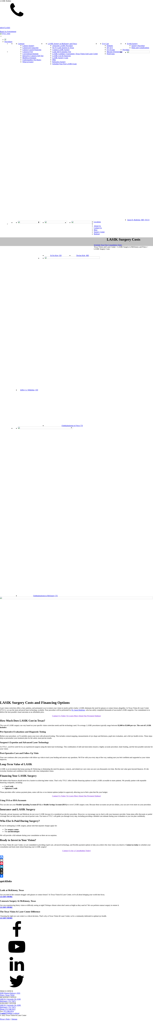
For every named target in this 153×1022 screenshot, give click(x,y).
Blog (95, 230)
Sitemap (14, 1019)
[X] (76, 869)
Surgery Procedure (138, 46)
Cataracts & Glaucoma (30, 48)
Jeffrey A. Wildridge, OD (29, 390)
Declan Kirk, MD (82, 255)
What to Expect (27, 62)
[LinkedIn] (76, 866)
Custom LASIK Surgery (61, 50)
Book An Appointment (8, 32)
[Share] (76, 876)
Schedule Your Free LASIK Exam (64, 64)
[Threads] (76, 872)
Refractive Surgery (59, 62)
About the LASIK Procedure (62, 46)
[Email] (76, 860)
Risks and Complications (140, 48)
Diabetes (110, 46)
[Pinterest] (76, 863)
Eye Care (105, 44)
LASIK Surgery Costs (60, 58)
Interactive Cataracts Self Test (32, 56)
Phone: (7, 1009)
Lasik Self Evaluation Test (61, 52)
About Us (97, 226)
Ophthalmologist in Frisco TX (72, 426)
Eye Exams (111, 50)
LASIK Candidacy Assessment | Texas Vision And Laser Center (75, 54)
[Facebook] (76, 857)
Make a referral (14, 1013)
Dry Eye (110, 48)
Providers (126, 50)
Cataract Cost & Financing (31, 50)
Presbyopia (111, 54)
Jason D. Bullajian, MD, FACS (138, 220)
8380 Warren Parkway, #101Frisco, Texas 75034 (10, 994)
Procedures (8, 42)
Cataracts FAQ (27, 52)
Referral (97, 234)
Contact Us (98, 228)
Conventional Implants (30, 54)
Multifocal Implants (29, 58)
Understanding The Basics (31, 60)
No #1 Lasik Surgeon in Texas (63, 48)
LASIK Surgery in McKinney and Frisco (62, 44)
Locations (97, 222)
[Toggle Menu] (1, 36)
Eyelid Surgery (132, 44)
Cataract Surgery (28, 46)
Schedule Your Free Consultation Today (108, 245)
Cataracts (21, 44)
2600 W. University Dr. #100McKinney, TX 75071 (10, 1000)
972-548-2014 (9, 1011)
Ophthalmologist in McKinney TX (45, 596)
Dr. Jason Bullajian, (78, 710)
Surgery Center (99, 232)
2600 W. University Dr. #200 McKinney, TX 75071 (10, 1006)
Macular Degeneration (115, 52)
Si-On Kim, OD (56, 255)
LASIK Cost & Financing (61, 56)
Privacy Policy (5, 1019)
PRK (54, 60)
